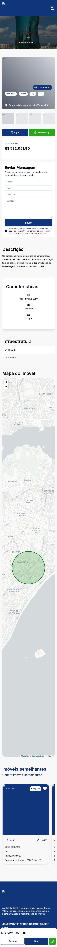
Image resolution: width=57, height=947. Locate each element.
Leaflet (25, 756)
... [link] (37, 42)
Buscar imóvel (26, 42)
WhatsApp (43, 132)
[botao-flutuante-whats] (52, 941)
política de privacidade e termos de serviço (27, 233)
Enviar (28, 223)
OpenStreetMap (38, 756)
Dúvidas (12, 941)
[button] (6, 382)
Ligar (17, 132)
